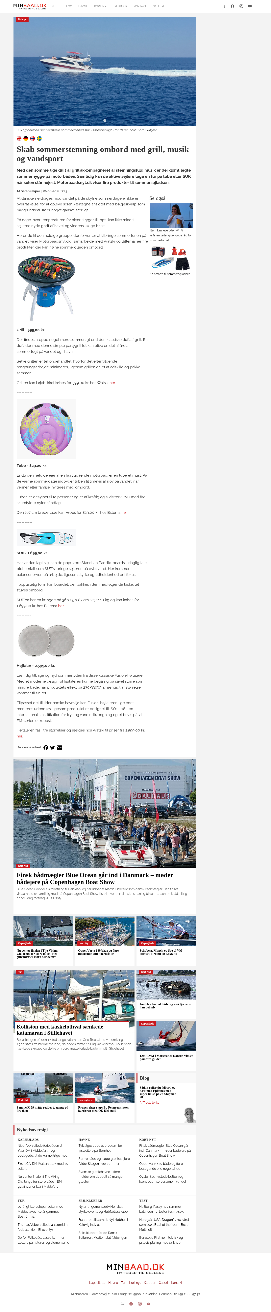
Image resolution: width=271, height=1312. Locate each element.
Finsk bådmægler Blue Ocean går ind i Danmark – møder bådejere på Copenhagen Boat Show (95, 878)
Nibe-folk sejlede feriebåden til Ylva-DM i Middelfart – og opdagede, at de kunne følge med (42, 1150)
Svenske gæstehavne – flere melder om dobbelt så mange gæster (100, 1177)
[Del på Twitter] (52, 747)
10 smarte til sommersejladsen (170, 274)
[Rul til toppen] (265, 1306)
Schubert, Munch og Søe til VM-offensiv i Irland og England (161, 952)
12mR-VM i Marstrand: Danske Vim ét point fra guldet (166, 1057)
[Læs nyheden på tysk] (25, 138)
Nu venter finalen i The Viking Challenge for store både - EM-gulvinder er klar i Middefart (37, 954)
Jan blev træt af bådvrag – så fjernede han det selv (165, 1005)
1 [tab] (105, 121)
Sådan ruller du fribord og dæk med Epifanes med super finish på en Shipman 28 (158, 1092)
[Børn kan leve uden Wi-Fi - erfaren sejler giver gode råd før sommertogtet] (171, 215)
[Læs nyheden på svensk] (39, 138)
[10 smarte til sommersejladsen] (171, 259)
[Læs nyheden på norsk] (32, 138)
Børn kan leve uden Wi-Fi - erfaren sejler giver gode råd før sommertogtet (171, 235)
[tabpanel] (104, 75)
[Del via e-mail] (59, 747)
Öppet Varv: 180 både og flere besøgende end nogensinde (98, 952)
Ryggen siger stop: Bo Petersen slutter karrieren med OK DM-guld (103, 1109)
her (112, 382)
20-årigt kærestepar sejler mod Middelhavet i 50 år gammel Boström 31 (40, 1211)
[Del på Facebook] (45, 747)
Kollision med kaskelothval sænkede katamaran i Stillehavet (60, 1030)
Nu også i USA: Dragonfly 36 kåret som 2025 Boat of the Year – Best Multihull (164, 1225)
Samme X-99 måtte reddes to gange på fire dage (42, 1109)
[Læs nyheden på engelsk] (19, 138)
